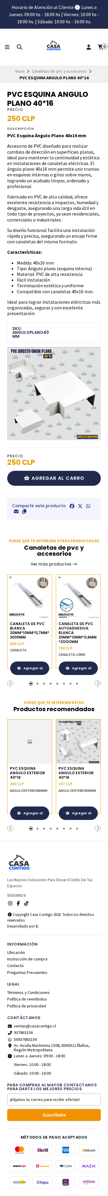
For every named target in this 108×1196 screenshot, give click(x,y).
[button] (24, 511)
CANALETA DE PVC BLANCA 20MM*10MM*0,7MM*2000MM (29, 630)
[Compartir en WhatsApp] (88, 506)
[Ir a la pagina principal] (54, 47)
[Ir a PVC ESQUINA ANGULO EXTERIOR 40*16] (30, 742)
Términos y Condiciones (28, 992)
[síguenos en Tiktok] (26, 903)
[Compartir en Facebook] (72, 506)
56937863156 (25, 1039)
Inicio (20, 71)
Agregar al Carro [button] (32, 670)
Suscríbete (54, 1115)
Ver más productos (51, 564)
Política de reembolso (27, 999)
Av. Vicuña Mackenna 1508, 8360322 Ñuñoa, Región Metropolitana (52, 1047)
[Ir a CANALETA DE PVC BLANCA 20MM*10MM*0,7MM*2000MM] (30, 597)
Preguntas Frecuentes (27, 972)
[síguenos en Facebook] (18, 903)
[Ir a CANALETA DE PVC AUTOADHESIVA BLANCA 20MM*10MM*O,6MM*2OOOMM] (78, 597)
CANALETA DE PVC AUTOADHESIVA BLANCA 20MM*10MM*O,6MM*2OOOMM (77, 632)
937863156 (23, 1032)
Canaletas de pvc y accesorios (59, 71)
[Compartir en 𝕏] (80, 506)
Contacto (15, 965)
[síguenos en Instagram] (10, 903)
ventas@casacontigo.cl (35, 1026)
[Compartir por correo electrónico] (16, 511)
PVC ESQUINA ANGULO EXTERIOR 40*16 (27, 773)
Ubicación (16, 952)
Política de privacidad (26, 1006)
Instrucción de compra (27, 959)
